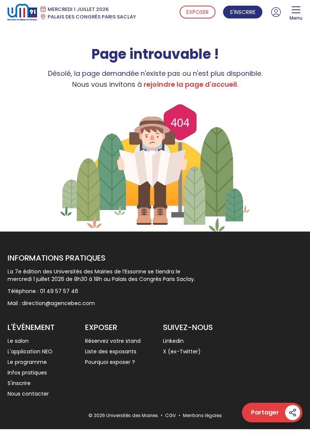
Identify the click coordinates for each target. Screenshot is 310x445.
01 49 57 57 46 (59, 291)
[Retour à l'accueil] (22, 12)
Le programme (27, 362)
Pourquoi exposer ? (110, 362)
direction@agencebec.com (58, 303)
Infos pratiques (27, 372)
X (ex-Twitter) (182, 351)
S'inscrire (243, 12)
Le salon (18, 341)
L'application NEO (30, 351)
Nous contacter (28, 393)
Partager (265, 412)
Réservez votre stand (113, 341)
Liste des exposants (110, 351)
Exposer (197, 12)
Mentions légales (202, 415)
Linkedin (173, 341)
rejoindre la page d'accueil (190, 84)
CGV (171, 415)
